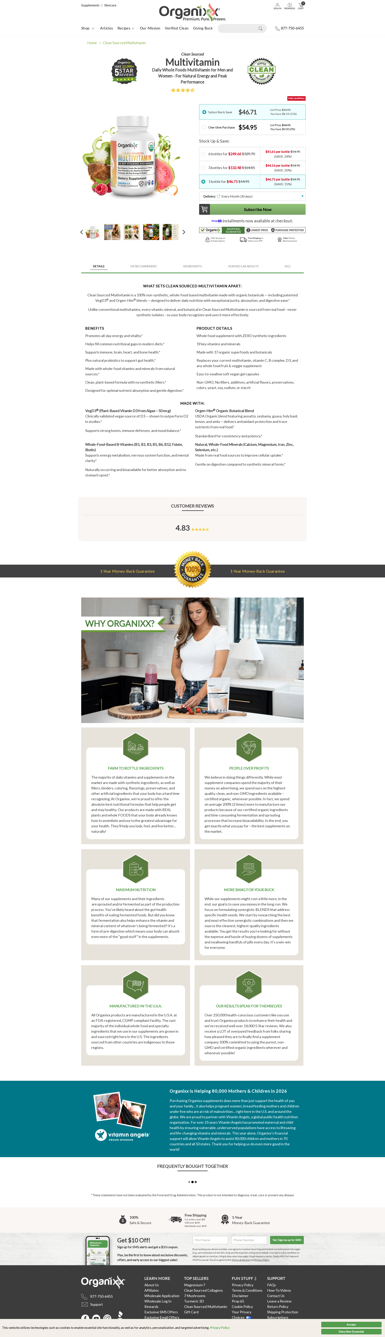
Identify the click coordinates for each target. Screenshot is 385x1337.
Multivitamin (124, 43)
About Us (151, 1285)
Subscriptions (277, 1317)
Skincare (110, 5)
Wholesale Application (161, 1295)
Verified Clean (176, 28)
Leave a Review (279, 1301)
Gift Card (191, 1312)
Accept (351, 1324)
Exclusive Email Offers (161, 1317)
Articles (106, 28)
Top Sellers (196, 1278)
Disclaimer (240, 1295)
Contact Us (276, 1295)
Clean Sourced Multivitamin (205, 1306)
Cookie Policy (242, 1306)
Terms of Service (241, 1259)
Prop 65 (238, 1301)
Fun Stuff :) (244, 1278)
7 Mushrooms (195, 1295)
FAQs (271, 1285)
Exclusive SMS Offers (161, 1312)
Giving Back (203, 28)
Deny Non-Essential (351, 1331)
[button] (183, 90)
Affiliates (151, 1290)
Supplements (90, 5)
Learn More (157, 1278)
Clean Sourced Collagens (203, 1290)
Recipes (121, 28)
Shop (85, 28)
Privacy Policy (220, 1327)
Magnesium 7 (194, 1285)
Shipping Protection (282, 1312)
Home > (94, 43)
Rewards (151, 1306)
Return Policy (277, 1306)
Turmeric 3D (194, 1301)
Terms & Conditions (247, 1290)
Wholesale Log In (157, 1301)
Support (276, 1278)
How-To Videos (279, 1290)
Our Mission (150, 28)
